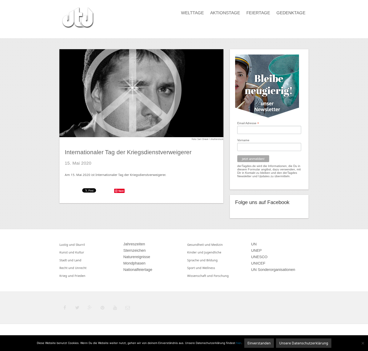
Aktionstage (225, 12)
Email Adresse (248, 123)
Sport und (194, 268)
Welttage (192, 12)
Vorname (243, 140)
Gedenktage (290, 12)
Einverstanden (259, 343)
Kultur (79, 252)
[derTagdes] (77, 18)
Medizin (217, 245)
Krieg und (67, 276)
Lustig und (67, 245)
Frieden (80, 276)
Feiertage (258, 12)
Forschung (221, 276)
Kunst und (67, 252)
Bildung (212, 260)
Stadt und (66, 260)
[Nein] (363, 343)
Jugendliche (212, 252)
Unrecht (80, 268)
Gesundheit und (199, 245)
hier (238, 343)
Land (77, 260)
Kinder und (195, 252)
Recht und (67, 268)
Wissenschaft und (200, 276)
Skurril (80, 245)
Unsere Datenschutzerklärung (303, 343)
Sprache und (196, 260)
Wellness (208, 268)
